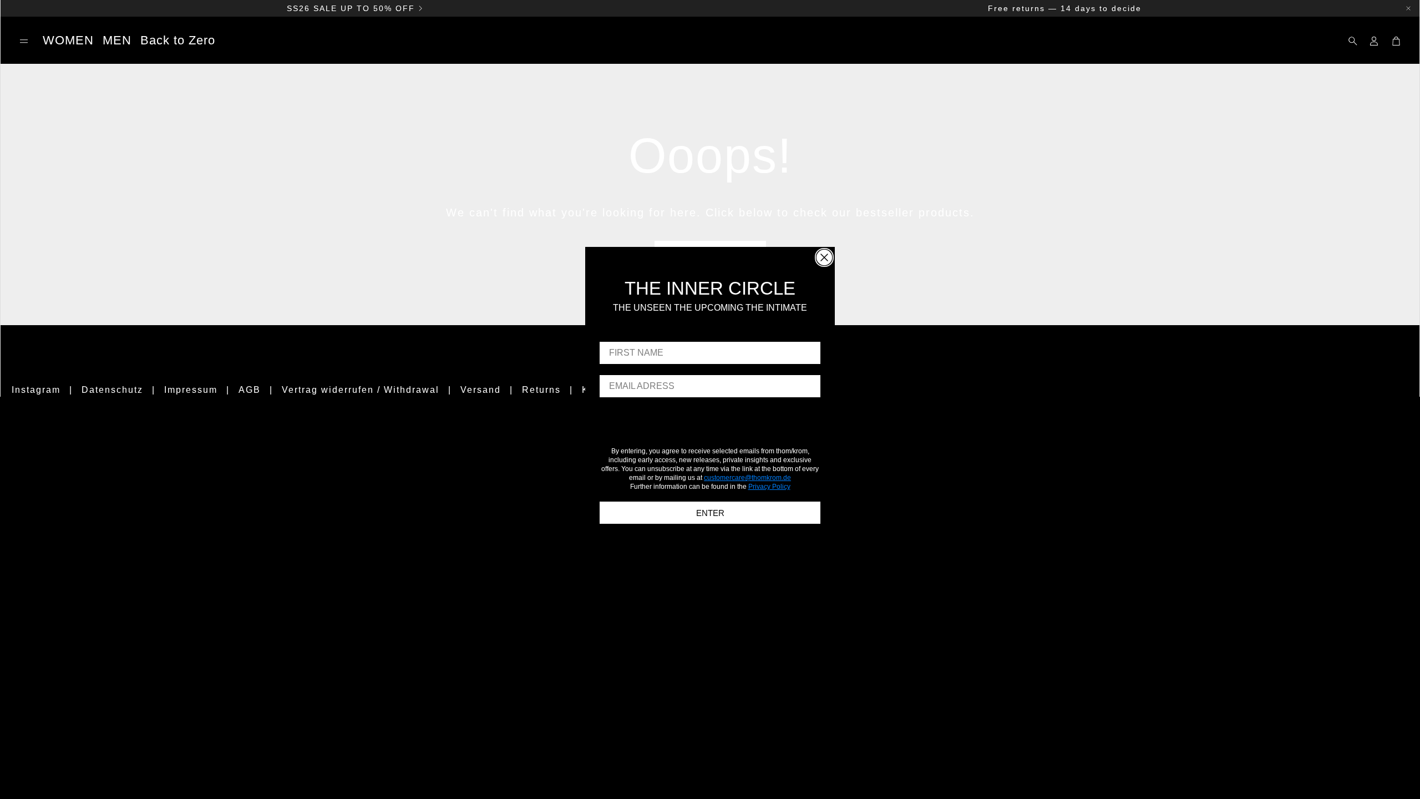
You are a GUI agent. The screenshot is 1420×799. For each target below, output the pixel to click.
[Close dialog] (824, 257)
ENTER (710, 513)
